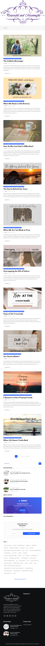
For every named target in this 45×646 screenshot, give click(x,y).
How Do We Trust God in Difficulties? (18, 146)
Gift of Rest (14, 552)
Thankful (30, 563)
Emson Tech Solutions (34, 643)
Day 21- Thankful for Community (18, 489)
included (19, 555)
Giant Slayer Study (7, 552)
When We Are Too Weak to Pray (16, 230)
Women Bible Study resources (27, 570)
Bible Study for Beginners (14, 547)
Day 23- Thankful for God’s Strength (18, 481)
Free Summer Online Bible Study (35, 550)
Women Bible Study (16, 570)
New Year (6, 558)
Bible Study (12, 479)
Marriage (19, 471)
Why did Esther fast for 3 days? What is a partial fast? (14, 568)
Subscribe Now (31, 533)
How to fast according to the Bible (10, 555)
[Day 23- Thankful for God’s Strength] (6, 481)
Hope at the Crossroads (13, 314)
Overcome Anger (33, 558)
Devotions (17, 479)
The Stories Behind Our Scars (15, 189)
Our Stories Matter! (11, 356)
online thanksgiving (25, 558)
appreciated (28, 545)
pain (17, 560)
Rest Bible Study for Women (18, 563)
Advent (15, 545)
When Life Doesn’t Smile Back (15, 440)
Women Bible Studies (8, 570)
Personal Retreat (22, 560)
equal (23, 550)
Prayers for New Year (34, 560)
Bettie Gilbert (34, 545)
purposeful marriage (7, 563)
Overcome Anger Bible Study (9, 560)
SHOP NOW (22, 510)
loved (24, 555)
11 (25, 456)
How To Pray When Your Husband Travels (20, 473)
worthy (14, 573)
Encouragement (13, 471)
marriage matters (34, 555)
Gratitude (19, 552)
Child (27, 547)
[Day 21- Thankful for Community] (6, 489)
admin (5, 63)
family (27, 550)
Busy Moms (22, 547)
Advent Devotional (21, 545)
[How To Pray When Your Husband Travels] (6, 473)
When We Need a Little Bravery (16, 104)
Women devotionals (7, 573)
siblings (26, 563)
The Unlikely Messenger (13, 61)
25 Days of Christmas (8, 545)
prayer (28, 560)
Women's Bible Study (29, 568)
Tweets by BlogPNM (27, 624)
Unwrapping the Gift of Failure (16, 271)
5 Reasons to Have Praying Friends (17, 398)
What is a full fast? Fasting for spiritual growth (12, 565)
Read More (7, 73)
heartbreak (25, 552)
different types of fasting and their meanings (12, 550)
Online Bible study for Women (14, 558)
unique (35, 563)
